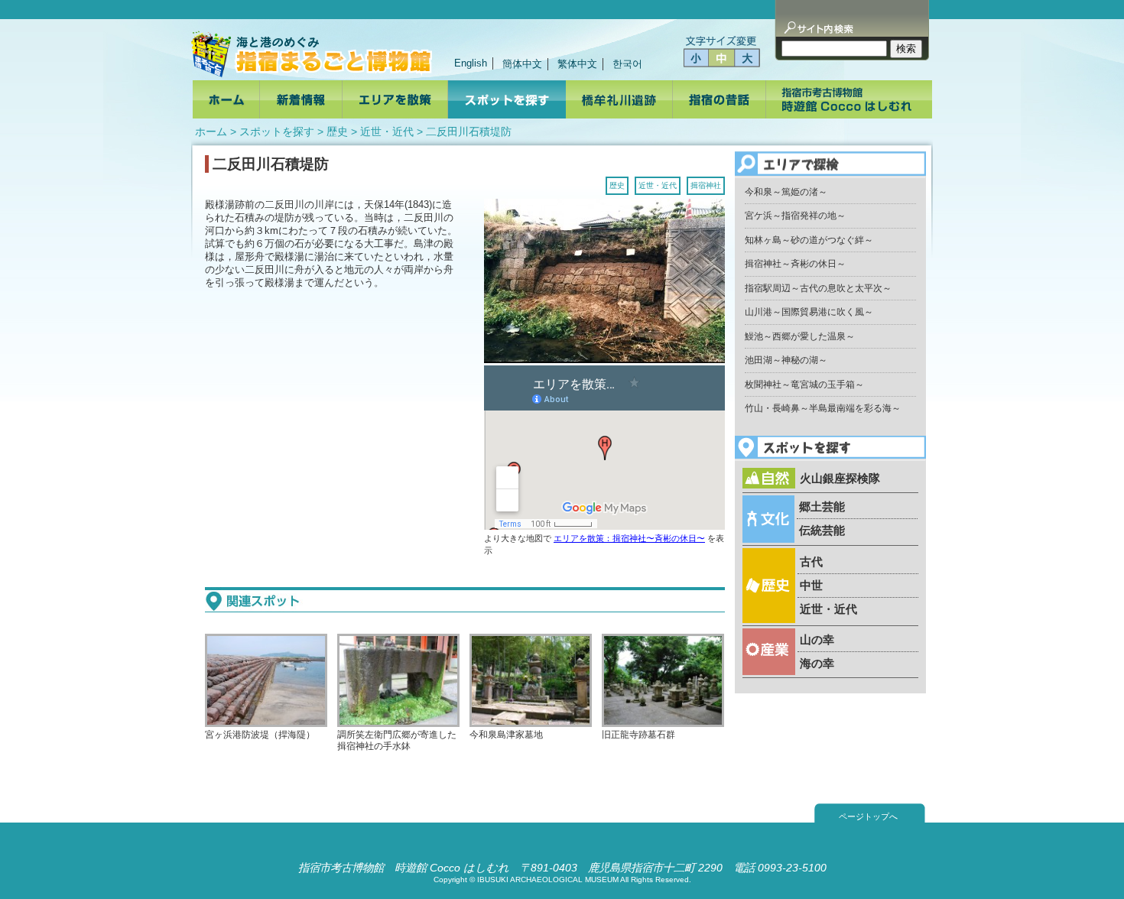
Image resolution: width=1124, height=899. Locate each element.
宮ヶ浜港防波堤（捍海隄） (260, 734)
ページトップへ (868, 816)
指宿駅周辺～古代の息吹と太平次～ (818, 288)
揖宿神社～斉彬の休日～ (795, 263)
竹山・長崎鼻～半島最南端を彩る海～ (823, 408)
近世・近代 (387, 131)
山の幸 (817, 639)
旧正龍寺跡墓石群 (638, 734)
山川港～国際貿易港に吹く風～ (809, 312)
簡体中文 (522, 64)
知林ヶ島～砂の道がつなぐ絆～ (809, 240)
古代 (811, 561)
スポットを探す (276, 131)
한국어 (627, 64)
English (470, 63)
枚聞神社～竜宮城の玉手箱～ (804, 384)
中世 (811, 585)
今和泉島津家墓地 (506, 734)
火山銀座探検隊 (840, 478)
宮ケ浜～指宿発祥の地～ (795, 215)
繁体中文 (577, 64)
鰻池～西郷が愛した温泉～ (800, 336)
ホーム (211, 131)
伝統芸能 (822, 530)
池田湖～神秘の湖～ (786, 360)
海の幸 (817, 663)
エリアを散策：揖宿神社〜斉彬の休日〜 (629, 538)
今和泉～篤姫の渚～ (786, 192)
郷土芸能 (822, 506)
